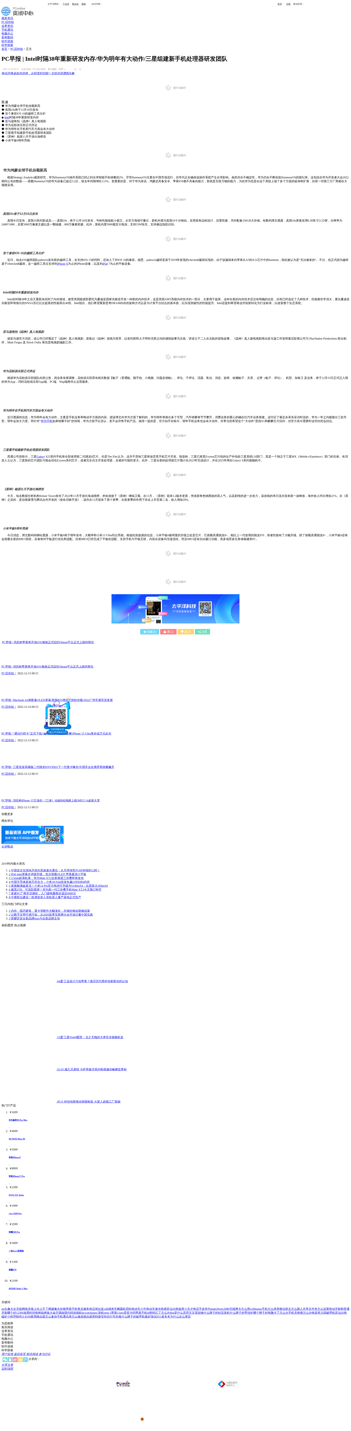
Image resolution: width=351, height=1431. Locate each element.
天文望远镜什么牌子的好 (205, 1312)
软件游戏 (7, 41)
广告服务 (145, 1377)
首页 (4, 48)
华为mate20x (212, 1308)
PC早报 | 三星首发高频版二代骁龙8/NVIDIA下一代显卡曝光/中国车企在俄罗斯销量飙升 (57, 767)
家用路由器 (38, 1316)
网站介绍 (124, 1377)
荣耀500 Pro (14, 1232)
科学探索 (7, 45)
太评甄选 (7, 846)
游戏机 (77, 1312)
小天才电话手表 (194, 1308)
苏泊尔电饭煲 (175, 1308)
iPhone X (62, 263)
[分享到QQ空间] (20, 1359)
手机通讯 (7, 29)
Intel (7, 117)
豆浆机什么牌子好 (232, 1312)
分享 (204, 631)
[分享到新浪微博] (15, 1359)
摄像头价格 (58, 1308)
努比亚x (100, 1308)
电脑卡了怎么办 (278, 1312)
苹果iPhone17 (15, 1157)
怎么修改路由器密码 (85, 1316)
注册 (288, 4)
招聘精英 (206, 1377)
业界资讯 (7, 25)
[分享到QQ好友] (10, 1359)
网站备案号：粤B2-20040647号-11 (156, 1405)
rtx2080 (224, 1308)
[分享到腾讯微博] (25, 1359)
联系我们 (186, 1377)
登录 (280, 4)
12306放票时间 (25, 1312)
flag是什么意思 (179, 1312)
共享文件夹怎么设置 (316, 1308)
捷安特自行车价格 (109, 1316)
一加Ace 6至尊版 (16, 1251)
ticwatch (87, 1312)
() (151, 631)
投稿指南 (165, 1377)
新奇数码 (7, 37)
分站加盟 (196, 1377)
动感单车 (111, 1308)
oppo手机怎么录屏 (267, 1308)
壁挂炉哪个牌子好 (256, 1312)
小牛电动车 (147, 1308)
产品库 (66, 4)
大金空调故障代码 (61, 1312)
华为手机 (46, 421)
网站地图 (216, 1377)
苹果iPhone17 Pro (17, 1176)
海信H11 (156, 1316)
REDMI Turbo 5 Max (18, 1288)
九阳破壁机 (327, 1312)
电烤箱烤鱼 (42, 1312)
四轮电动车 (133, 1308)
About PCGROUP (110, 1377)
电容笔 (316, 1312)
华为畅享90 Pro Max (18, 1120)
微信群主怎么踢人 (291, 1308)
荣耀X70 (12, 1270)
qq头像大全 (8, 1308)
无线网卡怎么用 (239, 1308)
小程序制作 (14, 1316)
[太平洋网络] (123, 1387)
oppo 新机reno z (101, 1312)
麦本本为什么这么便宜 (176, 1316)
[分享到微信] (5, 1359)
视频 (83, 4)
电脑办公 (7, 33)
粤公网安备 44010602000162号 (159, 1419)
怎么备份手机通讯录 (58, 1316)
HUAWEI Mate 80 (17, 1139)
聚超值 (75, 4)
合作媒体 (155, 1377)
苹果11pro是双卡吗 (123, 1312)
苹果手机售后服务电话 (80, 1308)
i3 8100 (26, 1316)
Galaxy (41, 456)
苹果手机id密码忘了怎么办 (152, 1312)
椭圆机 (121, 1308)
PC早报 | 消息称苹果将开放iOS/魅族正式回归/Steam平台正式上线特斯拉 (48, 642)
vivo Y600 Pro (15, 1213)
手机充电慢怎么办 (300, 1312)
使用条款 (175, 1377)
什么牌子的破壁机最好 (136, 1316)
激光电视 (161, 1308)
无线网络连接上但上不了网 (33, 1308)
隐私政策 (135, 1377)
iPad (105, 263)
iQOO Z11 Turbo (16, 1195)
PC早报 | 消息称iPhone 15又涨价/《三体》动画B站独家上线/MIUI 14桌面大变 (50, 800)
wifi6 (253, 1308)
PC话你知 (7, 22)
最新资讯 (7, 18)
